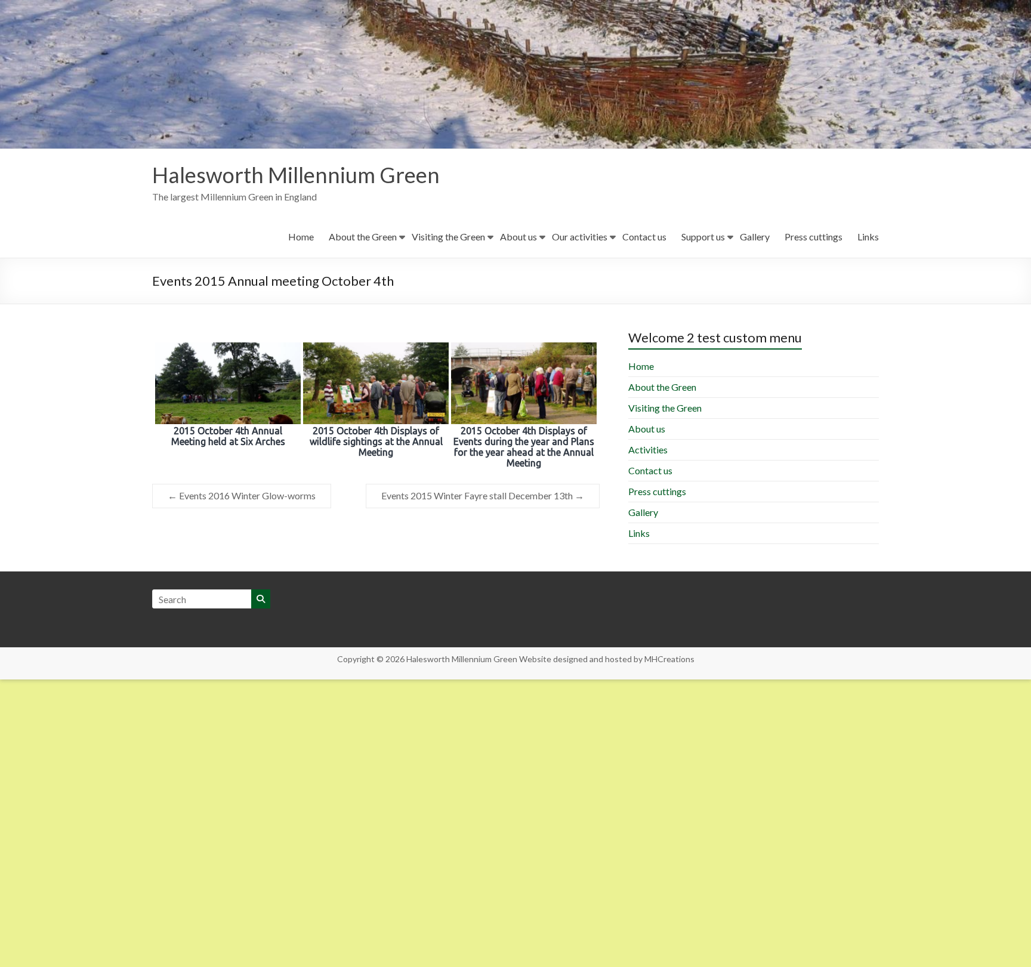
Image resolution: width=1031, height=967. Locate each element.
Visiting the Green (448, 236)
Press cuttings (813, 236)
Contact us (644, 236)
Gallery (755, 236)
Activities (648, 449)
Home (301, 236)
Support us (703, 236)
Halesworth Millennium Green (296, 175)
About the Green (363, 236)
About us (518, 236)
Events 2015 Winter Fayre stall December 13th (482, 495)
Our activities (579, 236)
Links (868, 236)
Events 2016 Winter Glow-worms (242, 495)
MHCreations (669, 659)
